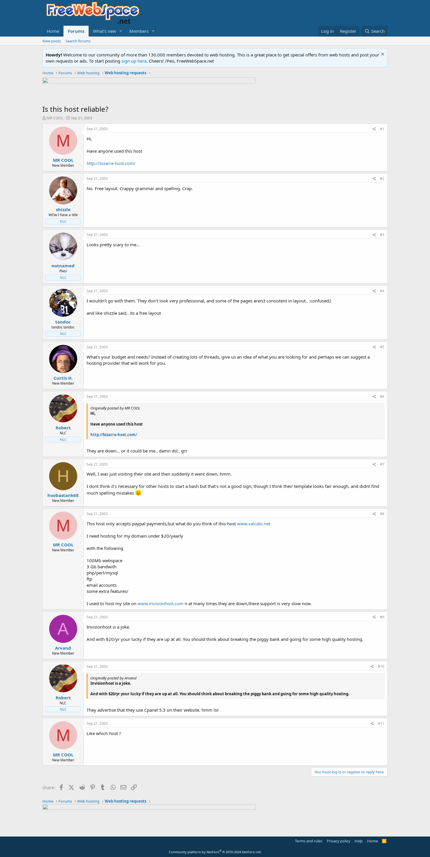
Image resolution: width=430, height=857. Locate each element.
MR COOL (55, 118)
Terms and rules (308, 841)
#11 (381, 723)
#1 (382, 128)
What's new (104, 31)
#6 (382, 396)
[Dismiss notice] (381, 55)
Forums (76, 31)
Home (53, 31)
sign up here (134, 61)
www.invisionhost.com (160, 603)
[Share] (374, 129)
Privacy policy (338, 841)
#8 (382, 513)
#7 (382, 464)
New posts (51, 41)
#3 (382, 234)
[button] (121, 31)
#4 (382, 290)
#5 (382, 347)
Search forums (78, 41)
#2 (382, 178)
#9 (382, 617)
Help (359, 841)
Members (139, 31)
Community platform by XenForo (215, 852)
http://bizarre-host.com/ (111, 163)
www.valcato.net (253, 523)
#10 (381, 666)
